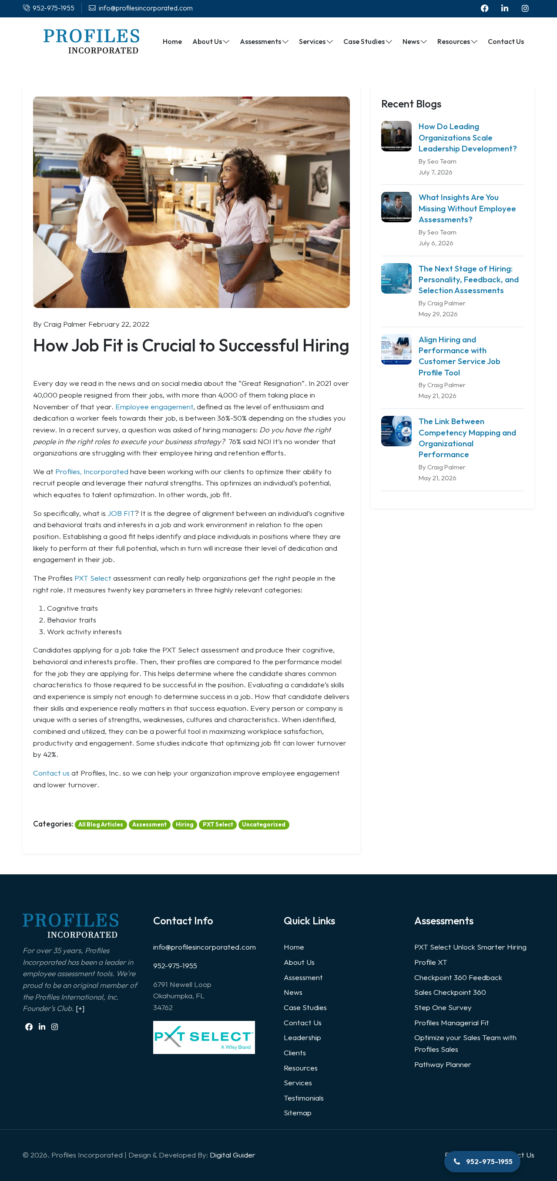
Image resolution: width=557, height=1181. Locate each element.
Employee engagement (154, 406)
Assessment (149, 824)
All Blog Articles (100, 824)
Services (298, 1082)
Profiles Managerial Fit (451, 1022)
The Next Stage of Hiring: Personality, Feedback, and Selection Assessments (469, 279)
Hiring (185, 824)
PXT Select (92, 577)
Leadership (302, 1037)
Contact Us (303, 1022)
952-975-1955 (175, 965)
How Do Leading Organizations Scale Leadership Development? (468, 137)
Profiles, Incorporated (91, 471)
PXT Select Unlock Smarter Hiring (470, 946)
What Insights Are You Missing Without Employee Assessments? (467, 208)
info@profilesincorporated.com (204, 946)
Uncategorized (263, 824)
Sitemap (298, 1112)
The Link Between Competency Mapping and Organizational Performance (467, 437)
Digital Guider (232, 1154)
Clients (295, 1052)
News (293, 992)
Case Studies (305, 1007)
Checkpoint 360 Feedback (458, 977)
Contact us (51, 772)
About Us (299, 962)
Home (294, 946)
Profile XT (430, 962)
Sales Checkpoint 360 (450, 992)
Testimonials (304, 1097)
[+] (80, 1008)
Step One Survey (443, 1007)
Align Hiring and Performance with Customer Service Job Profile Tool (459, 356)
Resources (301, 1067)
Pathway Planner (442, 1064)
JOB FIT (121, 513)
